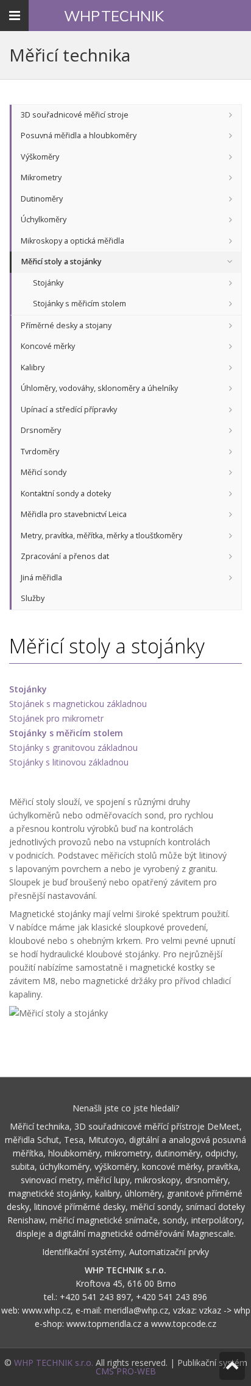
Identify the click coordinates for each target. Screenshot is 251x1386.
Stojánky (48, 283)
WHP (114, 16)
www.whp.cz (46, 1310)
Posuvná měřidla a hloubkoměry (78, 135)
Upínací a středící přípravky (69, 409)
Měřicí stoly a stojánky (61, 261)
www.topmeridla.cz (103, 1323)
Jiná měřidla (41, 577)
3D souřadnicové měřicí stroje (75, 115)
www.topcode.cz (183, 1323)
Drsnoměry (41, 430)
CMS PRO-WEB (126, 1371)
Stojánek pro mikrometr (56, 718)
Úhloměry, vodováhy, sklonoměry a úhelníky (99, 388)
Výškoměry (40, 157)
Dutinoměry (42, 199)
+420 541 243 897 (95, 1297)
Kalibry (32, 367)
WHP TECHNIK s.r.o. (53, 1362)
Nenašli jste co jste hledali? (125, 1108)
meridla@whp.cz (136, 1310)
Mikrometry (41, 177)
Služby (32, 598)
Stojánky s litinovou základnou (69, 762)
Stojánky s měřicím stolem (79, 303)
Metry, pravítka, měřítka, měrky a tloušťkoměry (101, 535)
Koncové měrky (48, 346)
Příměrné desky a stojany (66, 325)
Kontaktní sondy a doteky (66, 493)
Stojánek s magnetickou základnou (78, 703)
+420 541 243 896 (171, 1297)
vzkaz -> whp (224, 1310)
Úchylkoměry (43, 219)
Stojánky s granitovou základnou (73, 747)
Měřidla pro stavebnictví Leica (74, 514)
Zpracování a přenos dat (65, 556)
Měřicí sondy (43, 472)
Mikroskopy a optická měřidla (72, 241)
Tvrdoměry (40, 451)
